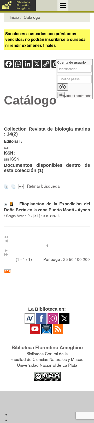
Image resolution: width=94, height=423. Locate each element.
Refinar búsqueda (43, 186)
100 (78, 259)
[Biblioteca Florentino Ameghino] (18, 5)
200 (86, 259)
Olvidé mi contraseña (76, 96)
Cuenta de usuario (71, 62)
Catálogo (30, 100)
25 (65, 259)
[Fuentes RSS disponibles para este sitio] (47, 271)
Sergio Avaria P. (18, 215)
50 (71, 259)
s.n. (7, 147)
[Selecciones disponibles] (22, 186)
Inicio (14, 17)
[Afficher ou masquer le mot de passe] (62, 87)
